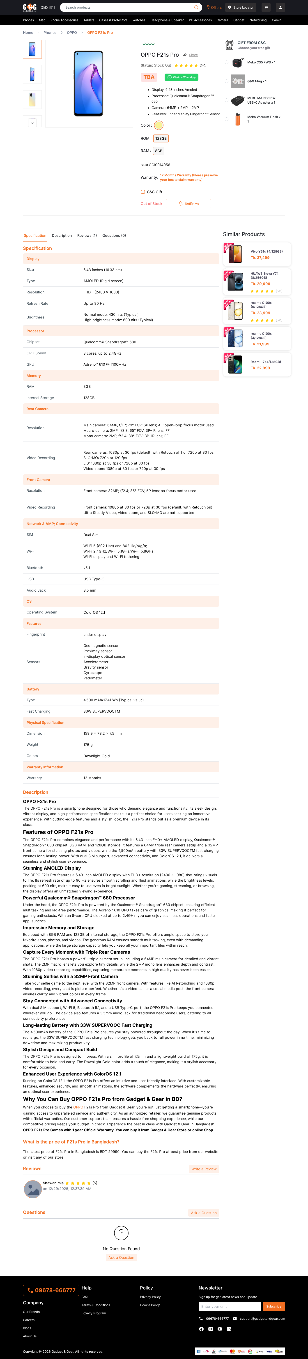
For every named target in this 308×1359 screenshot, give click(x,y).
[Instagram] (211, 1329)
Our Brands (31, 1312)
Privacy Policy (150, 1297)
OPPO (78, 1107)
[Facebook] (201, 1329)
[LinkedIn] (229, 1329)
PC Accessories (200, 20)
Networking (258, 20)
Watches (139, 20)
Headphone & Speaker (167, 20)
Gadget (238, 20)
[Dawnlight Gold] (158, 125)
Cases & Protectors (113, 20)
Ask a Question (204, 1212)
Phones (28, 20)
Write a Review (204, 1169)
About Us (30, 1336)
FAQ (85, 1297)
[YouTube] (220, 1329)
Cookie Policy (150, 1305)
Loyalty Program (94, 1313)
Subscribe (273, 1306)
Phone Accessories (64, 20)
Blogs (27, 1328)
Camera (222, 20)
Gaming (277, 20)
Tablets (88, 20)
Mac (42, 20)
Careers (28, 1320)
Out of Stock (151, 203)
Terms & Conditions (96, 1305)
